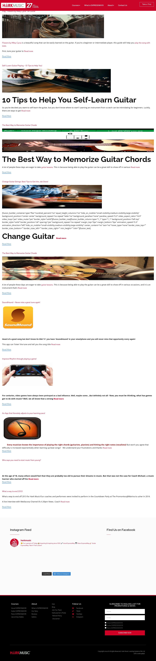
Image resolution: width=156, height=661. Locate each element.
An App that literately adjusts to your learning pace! (23, 413)
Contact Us (122, 5)
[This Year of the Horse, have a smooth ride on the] (56, 554)
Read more (28, 51)
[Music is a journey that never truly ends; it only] (93, 565)
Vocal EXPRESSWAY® (115, 623)
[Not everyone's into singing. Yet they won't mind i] (19, 565)
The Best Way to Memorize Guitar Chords (19, 125)
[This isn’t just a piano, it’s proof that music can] (75, 565)
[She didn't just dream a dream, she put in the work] (37, 554)
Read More (6, 56)
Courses (75, 5)
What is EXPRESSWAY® (94, 5)
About (110, 5)
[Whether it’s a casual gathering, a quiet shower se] (37, 565)
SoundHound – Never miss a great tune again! (21, 302)
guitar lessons (47, 167)
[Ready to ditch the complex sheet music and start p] (19, 554)
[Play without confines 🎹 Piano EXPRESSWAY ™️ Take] (56, 565)
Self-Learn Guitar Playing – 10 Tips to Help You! (22, 65)
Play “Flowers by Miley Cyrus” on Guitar (18, 11)
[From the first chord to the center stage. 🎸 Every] (75, 554)
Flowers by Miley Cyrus (11, 43)
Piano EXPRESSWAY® (115, 628)
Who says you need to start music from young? (21, 460)
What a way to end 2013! (12, 491)
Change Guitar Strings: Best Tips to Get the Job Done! (25, 181)
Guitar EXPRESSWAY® (115, 625)
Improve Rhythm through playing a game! (19, 359)
